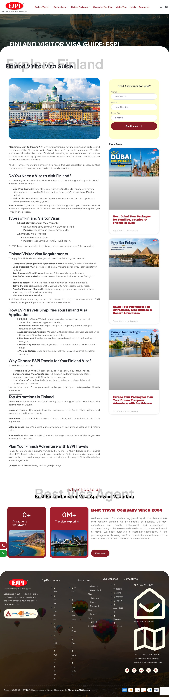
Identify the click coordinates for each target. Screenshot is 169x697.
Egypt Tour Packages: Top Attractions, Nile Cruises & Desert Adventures (132, 310)
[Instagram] (134, 670)
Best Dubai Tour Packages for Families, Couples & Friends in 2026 (132, 219)
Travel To (115, 113)
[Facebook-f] (127, 670)
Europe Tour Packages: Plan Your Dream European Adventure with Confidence (133, 400)
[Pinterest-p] (155, 670)
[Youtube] (141, 670)
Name (114, 91)
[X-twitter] (148, 670)
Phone (114, 102)
